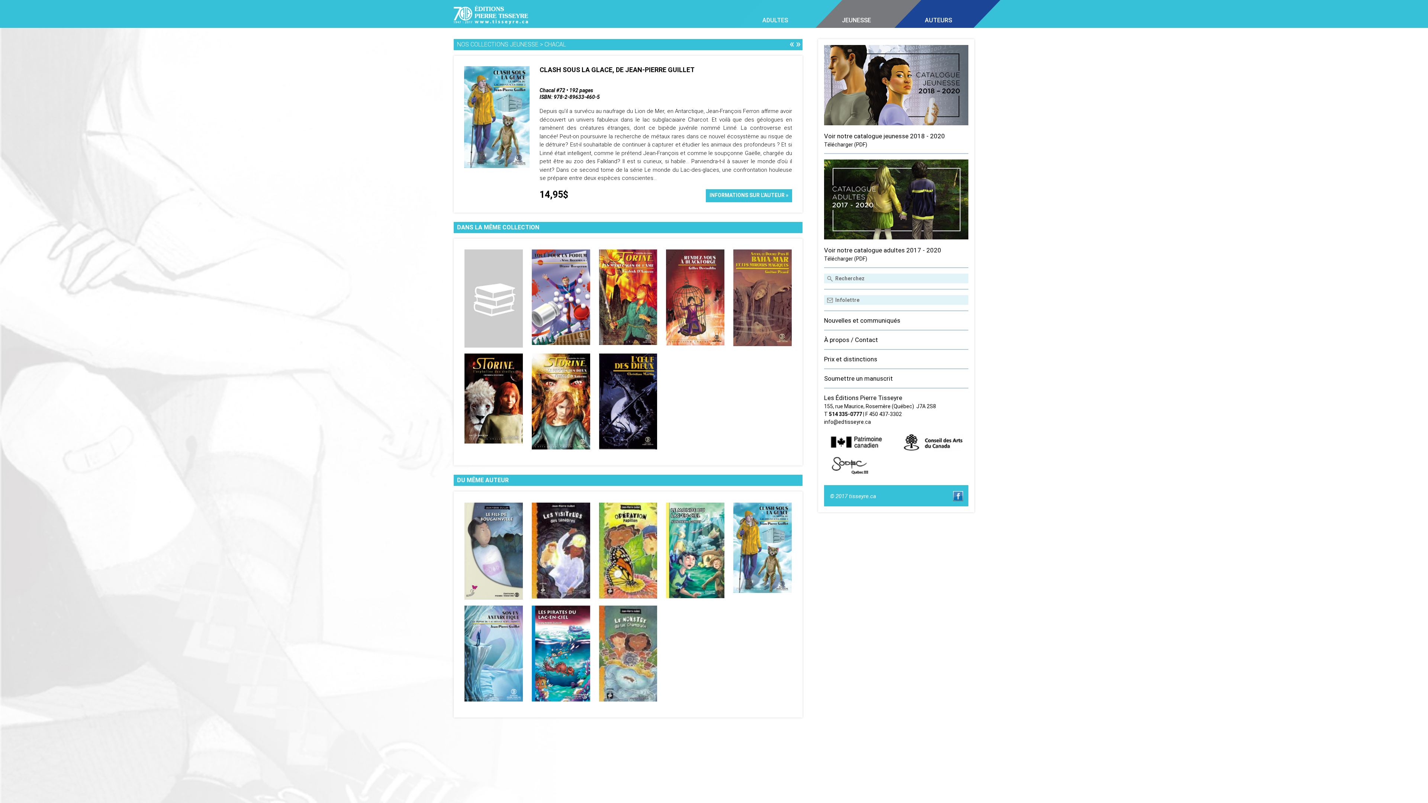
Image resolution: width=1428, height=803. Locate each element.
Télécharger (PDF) (845, 145)
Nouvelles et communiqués (862, 320)
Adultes (775, 20)
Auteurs (938, 20)
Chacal (555, 44)
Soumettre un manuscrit (858, 378)
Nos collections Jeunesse (497, 44)
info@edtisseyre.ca (847, 422)
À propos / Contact (851, 340)
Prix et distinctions (850, 359)
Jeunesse (856, 20)
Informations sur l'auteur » (749, 195)
